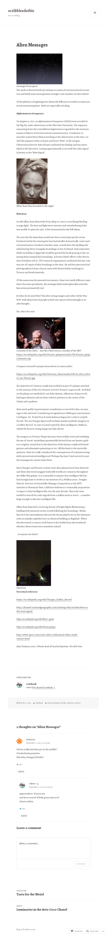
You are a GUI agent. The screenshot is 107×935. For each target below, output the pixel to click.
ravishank (39, 703)
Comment (80, 864)
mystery (70, 703)
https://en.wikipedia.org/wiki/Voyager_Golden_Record (44, 599)
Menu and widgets (95, 16)
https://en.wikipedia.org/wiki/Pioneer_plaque (35, 626)
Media (63, 703)
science (77, 703)
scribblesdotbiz (21, 10)
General (50, 703)
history (57, 703)
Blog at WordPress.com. (26, 929)
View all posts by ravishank (42, 687)
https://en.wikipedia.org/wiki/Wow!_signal (35, 619)
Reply (21, 771)
